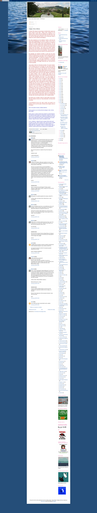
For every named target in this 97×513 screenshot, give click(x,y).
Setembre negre (61, 167)
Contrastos (61, 292)
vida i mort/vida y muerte (63, 218)
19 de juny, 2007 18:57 (35, 265)
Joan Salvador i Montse (63, 241)
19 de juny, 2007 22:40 (35, 298)
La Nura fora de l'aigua (63, 343)
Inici (42, 309)
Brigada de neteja (62, 313)
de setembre (62, 108)
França (60, 295)
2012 (60, 94)
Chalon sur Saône (62, 315)
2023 (60, 78)
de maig (61, 130)
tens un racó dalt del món (63, 170)
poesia (60, 238)
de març (61, 133)
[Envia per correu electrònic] (42, 129)
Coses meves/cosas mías (36, 130)
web (37, 110)
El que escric (61, 37)
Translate (66, 30)
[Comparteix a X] (44, 129)
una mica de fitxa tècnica (63, 390)
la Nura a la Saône (62, 274)
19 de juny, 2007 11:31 (35, 216)
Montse (32, 194)
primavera (61, 387)
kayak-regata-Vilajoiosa (63, 379)
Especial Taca (61, 324)
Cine (60, 222)
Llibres (60, 354)
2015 (60, 89)
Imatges (60, 272)
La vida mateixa (62, 226)
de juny (61, 113)
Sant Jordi (61, 268)
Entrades (31, 22)
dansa (60, 299)
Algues (60, 307)
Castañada (61, 280)
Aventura (60, 277)
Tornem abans (61, 366)
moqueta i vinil (61, 382)
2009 (60, 99)
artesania (60, 284)
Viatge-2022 (61, 257)
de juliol (61, 111)
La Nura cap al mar (62, 340)
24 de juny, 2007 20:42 (35, 304)
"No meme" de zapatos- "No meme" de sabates (64, 127)
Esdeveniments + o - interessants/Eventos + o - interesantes (63, 192)
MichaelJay (43, 501)
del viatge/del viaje (62, 190)
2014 (60, 91)
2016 (60, 88)
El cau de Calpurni (62, 175)
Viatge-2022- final (62, 371)
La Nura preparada (62, 345)
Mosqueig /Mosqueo (62, 212)
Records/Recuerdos (63, 122)
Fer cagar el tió (61, 325)
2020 (60, 83)
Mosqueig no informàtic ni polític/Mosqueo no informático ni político (63, 248)
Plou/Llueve (61, 243)
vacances (61, 392)
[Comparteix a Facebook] (45, 129)
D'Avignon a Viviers (62, 319)
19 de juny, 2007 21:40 (35, 283)
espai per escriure (62, 375)
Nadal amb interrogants (63, 358)
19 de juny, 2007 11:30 (35, 201)
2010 (60, 97)
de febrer (62, 135)
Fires (60, 327)
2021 (60, 81)
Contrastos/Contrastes (63, 233)
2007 (60, 102)
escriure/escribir (62, 209)
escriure (60, 302)
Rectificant (61, 362)
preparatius (61, 386)
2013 (60, 92)
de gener (62, 136)
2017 (60, 86)
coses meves (61, 372)
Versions (60, 273)
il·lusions (60, 378)
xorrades (60, 210)
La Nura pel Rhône (62, 281)
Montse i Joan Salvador (63, 230)
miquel (32, 160)
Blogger (54, 501)
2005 (60, 140)
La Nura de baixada (62, 342)
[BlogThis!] (43, 129)
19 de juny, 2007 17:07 (35, 239)
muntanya (61, 383)
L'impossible (61, 328)
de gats (60, 374)
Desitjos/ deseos (62, 217)
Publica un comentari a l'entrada (36, 307)
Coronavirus (61, 316)
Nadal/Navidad (62, 215)
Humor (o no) (61, 235)
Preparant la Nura (62, 296)
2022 (60, 80)
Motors (60, 357)
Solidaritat (61, 365)
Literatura (60, 204)
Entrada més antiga (51, 309)
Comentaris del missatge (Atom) (40, 311)
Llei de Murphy (61, 353)
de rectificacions (62, 300)
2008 (60, 100)
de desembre (62, 103)
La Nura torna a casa (63, 349)
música (60, 197)
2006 (60, 138)
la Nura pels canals (62, 303)
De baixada (61, 293)
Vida (60, 188)
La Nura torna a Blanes (63, 347)
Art (59, 276)
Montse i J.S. (61, 283)
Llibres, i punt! (62, 166)
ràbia (60, 291)
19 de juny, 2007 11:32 (35, 228)
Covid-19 (60, 317)
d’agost (61, 110)
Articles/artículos (62, 308)
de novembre (62, 105)
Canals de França (62, 239)
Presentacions (61, 361)
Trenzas (32, 256)
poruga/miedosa (62, 384)
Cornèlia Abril (61, 62)
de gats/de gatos (62, 288)
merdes (60, 289)
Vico (32, 301)
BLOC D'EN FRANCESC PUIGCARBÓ (61, 156)
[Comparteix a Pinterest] (46, 129)
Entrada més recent (32, 309)
